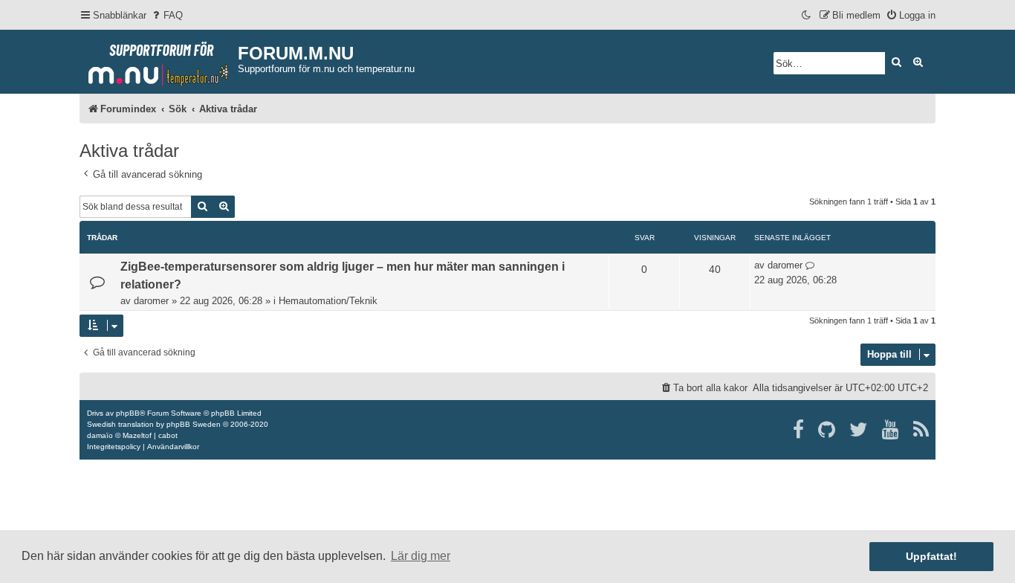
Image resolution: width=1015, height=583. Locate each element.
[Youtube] (891, 429)
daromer (151, 300)
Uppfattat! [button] (931, 556)
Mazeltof (137, 435)
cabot (168, 435)
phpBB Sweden (193, 424)
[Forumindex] (159, 60)
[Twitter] (859, 429)
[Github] (827, 429)
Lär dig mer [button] (420, 556)
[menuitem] (166, 15)
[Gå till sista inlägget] (810, 265)
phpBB (128, 413)
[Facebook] (799, 429)
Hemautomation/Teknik (328, 300)
